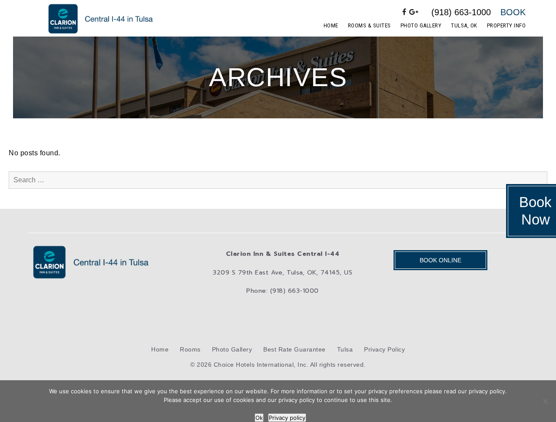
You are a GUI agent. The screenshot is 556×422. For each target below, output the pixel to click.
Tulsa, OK (464, 25)
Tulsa (345, 349)
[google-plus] (414, 12)
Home (331, 25)
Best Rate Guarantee (294, 349)
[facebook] (404, 12)
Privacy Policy (384, 349)
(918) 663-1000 (461, 12)
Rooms (190, 349)
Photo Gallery (421, 25)
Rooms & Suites (369, 25)
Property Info (506, 25)
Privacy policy (287, 417)
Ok (259, 417)
